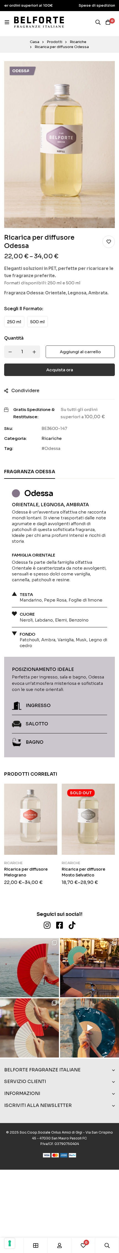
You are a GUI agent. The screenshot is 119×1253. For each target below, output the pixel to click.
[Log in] (59, 1245)
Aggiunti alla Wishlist (108, 241)
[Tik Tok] (72, 925)
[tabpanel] (59, 620)
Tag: (8, 448)
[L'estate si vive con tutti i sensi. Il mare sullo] (29, 967)
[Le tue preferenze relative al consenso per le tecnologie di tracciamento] (9, 1243)
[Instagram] (47, 925)
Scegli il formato (23, 309)
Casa (34, 41)
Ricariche (78, 41)
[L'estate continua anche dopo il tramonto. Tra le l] (29, 1027)
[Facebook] (59, 925)
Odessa (52, 448)
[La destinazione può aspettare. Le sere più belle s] (89, 967)
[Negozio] (36, 1245)
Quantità (14, 338)
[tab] (29, 472)
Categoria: (15, 438)
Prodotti (54, 41)
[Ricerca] (98, 22)
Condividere (25, 391)
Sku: (8, 428)
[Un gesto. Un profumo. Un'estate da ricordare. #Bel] (89, 1027)
